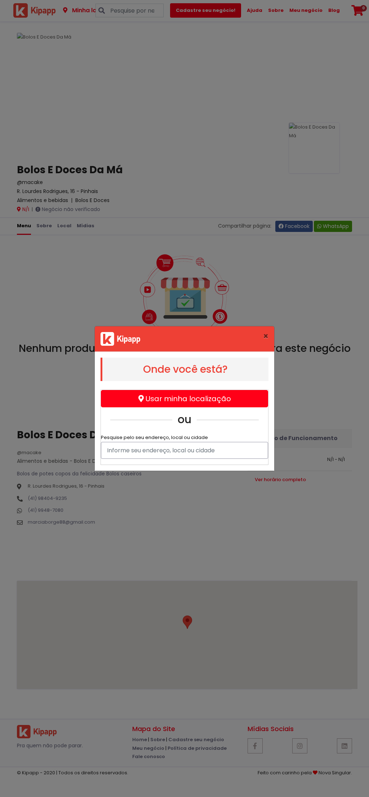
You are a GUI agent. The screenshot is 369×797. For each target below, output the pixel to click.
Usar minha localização (187, 399)
